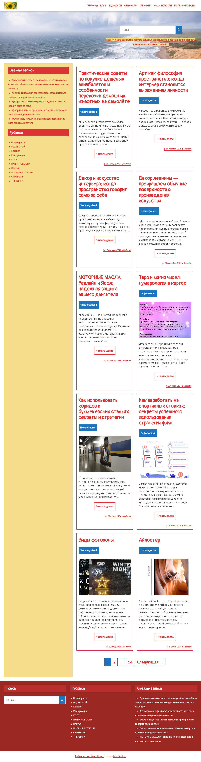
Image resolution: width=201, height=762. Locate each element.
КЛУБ (103, 5)
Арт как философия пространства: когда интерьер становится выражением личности (163, 81)
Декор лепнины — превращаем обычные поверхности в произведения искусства (163, 189)
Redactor (127, 163)
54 (130, 662)
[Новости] (10, 5)
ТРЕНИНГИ (145, 5)
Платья (15, 167)
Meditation (119, 756)
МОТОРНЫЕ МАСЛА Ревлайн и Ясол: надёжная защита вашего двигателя (100, 286)
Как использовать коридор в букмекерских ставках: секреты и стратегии (104, 409)
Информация (148, 293)
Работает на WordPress (89, 756)
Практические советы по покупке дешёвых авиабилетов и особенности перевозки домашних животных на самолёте (104, 87)
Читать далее (104, 154)
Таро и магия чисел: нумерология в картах (162, 280)
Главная (15, 150)
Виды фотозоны (96, 540)
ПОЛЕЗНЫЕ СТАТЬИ (185, 5)
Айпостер (149, 540)
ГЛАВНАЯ (92, 5)
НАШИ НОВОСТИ (162, 5)
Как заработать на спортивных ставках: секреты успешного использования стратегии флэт (162, 412)
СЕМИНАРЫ (130, 5)
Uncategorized (88, 111)
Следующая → (150, 662)
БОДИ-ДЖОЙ (115, 5)
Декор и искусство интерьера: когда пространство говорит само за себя (103, 186)
